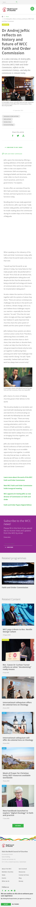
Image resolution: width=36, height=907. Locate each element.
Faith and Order (7, 119)
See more (18, 825)
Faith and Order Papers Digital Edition (18, 505)
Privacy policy (7, 537)
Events (4, 878)
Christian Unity (7, 122)
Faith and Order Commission (13, 154)
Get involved (23, 869)
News (7, 16)
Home (2, 16)
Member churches (7, 872)
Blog (20, 878)
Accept (6, 904)
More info (3, 901)
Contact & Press (24, 875)
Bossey (21, 881)
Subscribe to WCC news (14, 147)
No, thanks (15, 904)
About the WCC (6, 869)
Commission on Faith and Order (11, 116)
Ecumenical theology (8, 124)
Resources (22, 872)
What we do (5, 881)
